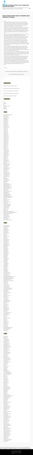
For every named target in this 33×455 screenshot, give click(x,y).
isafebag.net (5, 369)
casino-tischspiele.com (6, 374)
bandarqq (4, 103)
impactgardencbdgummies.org (8, 327)
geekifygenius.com (6, 178)
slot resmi (3, 447)
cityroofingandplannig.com (7, 289)
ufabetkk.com (5, 385)
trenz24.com (5, 377)
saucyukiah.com (5, 336)
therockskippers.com (6, 421)
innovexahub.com (6, 125)
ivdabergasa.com (6, 290)
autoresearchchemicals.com (7, 439)
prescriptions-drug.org (6, 358)
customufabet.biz (6, 263)
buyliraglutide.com (6, 243)
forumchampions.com (6, 343)
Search (4, 77)
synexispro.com (5, 209)
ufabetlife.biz (5, 257)
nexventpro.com (5, 142)
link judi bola (7, 447)
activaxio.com (5, 158)
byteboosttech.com (6, 239)
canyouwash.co (5, 228)
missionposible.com (6, 429)
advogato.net (5, 368)
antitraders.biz (5, 281)
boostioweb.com (5, 116)
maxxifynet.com (5, 124)
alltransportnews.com (6, 272)
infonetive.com (5, 404)
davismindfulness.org (6, 216)
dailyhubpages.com (6, 192)
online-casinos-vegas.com (7, 430)
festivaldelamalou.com (6, 345)
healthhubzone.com (6, 236)
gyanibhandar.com (6, 245)
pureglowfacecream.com (7, 388)
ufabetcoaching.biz (6, 215)
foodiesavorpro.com (6, 165)
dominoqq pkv (26, 447)
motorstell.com (5, 356)
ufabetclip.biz (5, 247)
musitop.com (5, 315)
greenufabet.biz (5, 254)
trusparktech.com (6, 139)
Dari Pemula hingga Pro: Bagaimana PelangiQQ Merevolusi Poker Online (16, 71)
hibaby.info (5, 198)
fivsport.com (5, 306)
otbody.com (5, 375)
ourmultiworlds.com (6, 339)
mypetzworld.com (6, 293)
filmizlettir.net (5, 338)
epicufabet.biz (5, 265)
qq (29, 447)
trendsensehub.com (6, 175)
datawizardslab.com (6, 161)
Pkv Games (5, 67)
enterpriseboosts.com (6, 371)
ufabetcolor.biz (5, 255)
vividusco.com (5, 129)
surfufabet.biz (5, 260)
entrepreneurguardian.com (7, 197)
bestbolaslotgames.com (7, 195)
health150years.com (6, 357)
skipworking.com (5, 378)
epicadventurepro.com (6, 167)
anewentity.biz (5, 391)
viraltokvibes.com (6, 360)
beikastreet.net (5, 337)
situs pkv (4, 102)
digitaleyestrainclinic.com (7, 428)
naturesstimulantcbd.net (7, 328)
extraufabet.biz (5, 256)
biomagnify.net (5, 330)
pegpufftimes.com (6, 341)
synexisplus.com (5, 122)
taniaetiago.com (5, 324)
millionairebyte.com (6, 217)
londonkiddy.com (5, 214)
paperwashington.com (6, 199)
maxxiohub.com (5, 132)
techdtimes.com (5, 230)
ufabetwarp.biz (5, 246)
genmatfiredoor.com (6, 183)
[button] (29, 8)
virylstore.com (5, 355)
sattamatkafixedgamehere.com (8, 196)
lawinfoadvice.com (6, 308)
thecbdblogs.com (6, 438)
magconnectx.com (6, 208)
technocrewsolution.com (7, 359)
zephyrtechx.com (6, 143)
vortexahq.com (5, 130)
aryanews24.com (5, 282)
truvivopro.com (5, 128)
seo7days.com (5, 393)
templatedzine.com (6, 307)
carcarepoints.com (6, 299)
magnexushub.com (6, 240)
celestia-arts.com (6, 342)
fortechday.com (5, 218)
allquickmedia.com (6, 386)
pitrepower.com (5, 426)
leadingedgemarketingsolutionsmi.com (9, 276)
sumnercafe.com (6, 310)
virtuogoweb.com (6, 241)
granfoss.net (5, 422)
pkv (3, 101)
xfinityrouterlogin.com (6, 431)
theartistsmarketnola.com (7, 413)
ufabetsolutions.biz (6, 258)
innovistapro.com (6, 149)
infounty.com (5, 294)
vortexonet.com (5, 123)
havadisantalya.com (6, 229)
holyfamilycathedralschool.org (8, 213)
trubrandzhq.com (6, 140)
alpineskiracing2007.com (7, 424)
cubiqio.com (5, 162)
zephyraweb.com (5, 133)
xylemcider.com (5, 323)
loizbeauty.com (5, 379)
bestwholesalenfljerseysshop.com (8, 278)
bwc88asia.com (5, 296)
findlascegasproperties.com (7, 184)
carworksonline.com (6, 353)
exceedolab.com (5, 157)
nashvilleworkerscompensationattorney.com (10, 212)
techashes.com (5, 227)
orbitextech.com (5, 179)
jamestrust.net (5, 376)
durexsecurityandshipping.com (8, 288)
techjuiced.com (5, 238)
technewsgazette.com (6, 387)
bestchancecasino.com (6, 201)
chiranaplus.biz (5, 414)
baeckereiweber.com (6, 225)
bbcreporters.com (6, 274)
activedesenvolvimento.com (7, 191)
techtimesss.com (6, 354)
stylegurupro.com (6, 160)
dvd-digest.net (5, 412)
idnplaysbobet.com (6, 193)
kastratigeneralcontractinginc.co (8, 277)
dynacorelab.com (6, 126)
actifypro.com (5, 146)
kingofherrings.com (6, 389)
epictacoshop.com (6, 405)
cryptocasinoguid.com (6, 275)
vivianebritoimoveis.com (7, 361)
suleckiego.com (5, 441)
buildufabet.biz (5, 271)
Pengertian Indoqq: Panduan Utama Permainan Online (11, 88)
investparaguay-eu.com (6, 295)
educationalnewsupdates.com (7, 114)
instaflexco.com (5, 148)
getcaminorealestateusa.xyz (7, 219)
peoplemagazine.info (6, 226)
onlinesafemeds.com (6, 244)
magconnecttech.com (6, 180)
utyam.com (5, 316)
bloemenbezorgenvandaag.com (8, 395)
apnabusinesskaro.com (6, 440)
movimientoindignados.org (7, 312)
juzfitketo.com (5, 325)
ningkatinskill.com (6, 305)
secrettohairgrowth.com (7, 396)
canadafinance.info (6, 408)
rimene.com (5, 410)
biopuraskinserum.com (6, 406)
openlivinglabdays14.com (7, 279)
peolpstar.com (5, 351)
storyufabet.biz (5, 264)
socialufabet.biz (5, 259)
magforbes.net (5, 362)
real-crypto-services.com (7, 292)
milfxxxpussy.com (6, 313)
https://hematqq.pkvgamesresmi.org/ (25, 448)
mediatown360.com (6, 427)
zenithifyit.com (5, 131)
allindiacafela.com (6, 423)
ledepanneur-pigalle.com (7, 411)
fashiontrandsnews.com (7, 273)
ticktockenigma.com (6, 176)
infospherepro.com (6, 164)
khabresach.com (5, 437)
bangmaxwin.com (6, 403)
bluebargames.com (6, 344)
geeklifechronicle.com (6, 163)
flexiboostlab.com (6, 150)
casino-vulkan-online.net (7, 425)
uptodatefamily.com (6, 314)
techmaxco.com (5, 156)
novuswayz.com (5, 145)
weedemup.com (5, 200)
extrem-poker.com (6, 297)
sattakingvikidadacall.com (7, 194)
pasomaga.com (5, 326)
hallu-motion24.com (6, 420)
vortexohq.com (5, 166)
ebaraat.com (5, 237)
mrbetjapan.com (5, 390)
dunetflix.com (5, 311)
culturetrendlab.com (6, 174)
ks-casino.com (5, 298)
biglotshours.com (6, 242)
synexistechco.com (6, 127)
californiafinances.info (6, 407)
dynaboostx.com (5, 147)
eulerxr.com (5, 177)
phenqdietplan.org (6, 309)
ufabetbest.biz (5, 261)
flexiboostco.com (6, 115)
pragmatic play (5, 448)
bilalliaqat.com (5, 202)
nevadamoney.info (6, 409)
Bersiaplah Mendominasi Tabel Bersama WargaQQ (16, 74)
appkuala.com (5, 392)
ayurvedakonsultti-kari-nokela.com (8, 280)
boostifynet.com (5, 141)
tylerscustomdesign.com (7, 352)
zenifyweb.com (5, 181)
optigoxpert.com (5, 144)
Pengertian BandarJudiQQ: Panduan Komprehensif (10, 93)
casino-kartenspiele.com (7, 372)
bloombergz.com (5, 370)
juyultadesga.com (6, 291)
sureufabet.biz (5, 262)
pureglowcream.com (6, 394)
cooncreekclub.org (6, 340)
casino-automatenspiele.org (7, 373)
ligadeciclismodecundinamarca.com (8, 211)
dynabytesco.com (6, 159)
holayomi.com (5, 210)
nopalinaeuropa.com (6, 329)
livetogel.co (5, 182)
